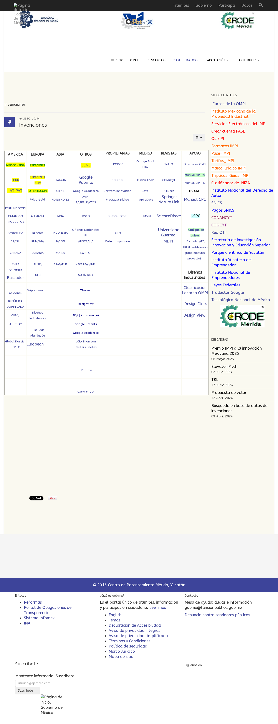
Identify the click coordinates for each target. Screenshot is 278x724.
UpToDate (145, 199)
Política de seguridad (128, 646)
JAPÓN (60, 241)
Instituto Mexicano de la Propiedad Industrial (233, 114)
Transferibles (246, 60)
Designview (86, 304)
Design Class (195, 303)
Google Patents (86, 324)
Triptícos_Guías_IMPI (230, 175)
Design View (195, 315)
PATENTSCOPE (38, 191)
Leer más (157, 607)
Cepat (134, 60)
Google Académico (86, 191)
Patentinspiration (117, 241)
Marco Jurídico (122, 651)
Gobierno (203, 5)
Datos (246, 5)
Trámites (181, 5)
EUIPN (37, 275)
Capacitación (215, 60)
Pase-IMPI (220, 153)
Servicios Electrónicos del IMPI (238, 123)
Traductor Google (227, 292)
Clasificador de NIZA (230, 183)
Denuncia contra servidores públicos (217, 615)
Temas (114, 620)
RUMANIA (37, 241)
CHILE (15, 264)
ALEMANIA (37, 216)
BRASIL (15, 241)
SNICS (216, 203)
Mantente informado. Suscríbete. (45, 676)
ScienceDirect (169, 216)
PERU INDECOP (15, 208)
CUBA (15, 315)
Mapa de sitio (121, 656)
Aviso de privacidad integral (134, 630)
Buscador (15, 277)
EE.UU (15, 180)
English (115, 615)
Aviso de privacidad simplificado (138, 635)
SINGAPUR (61, 264)
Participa (226, 5)
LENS (86, 165)
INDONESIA (60, 232)
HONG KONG (60, 199)
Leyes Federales (225, 285)
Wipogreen (34, 290)
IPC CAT (194, 191)
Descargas (156, 60)
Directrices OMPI (195, 164)
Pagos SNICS (222, 210)
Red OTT (219, 232)
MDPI (169, 241)
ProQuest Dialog (117, 199)
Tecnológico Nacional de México (240, 299)
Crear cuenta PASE (228, 131)
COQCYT (219, 225)
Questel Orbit (117, 216)
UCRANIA (38, 252)
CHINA (60, 191)
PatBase (86, 370)
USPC (195, 216)
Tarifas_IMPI (222, 160)
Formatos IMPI (224, 146)
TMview (85, 290)
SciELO (168, 164)
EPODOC (117, 164)
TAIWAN (60, 180)
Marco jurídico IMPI (228, 168)
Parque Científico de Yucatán (237, 252)
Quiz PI (217, 138)
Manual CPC (195, 199)
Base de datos (185, 60)
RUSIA (38, 264)
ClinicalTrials (145, 180)
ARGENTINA (15, 232)
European (35, 344)
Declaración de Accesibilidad (135, 625)
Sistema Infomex (39, 618)
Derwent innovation (117, 191)
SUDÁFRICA (85, 275)
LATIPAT (14, 190)
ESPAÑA (37, 232)
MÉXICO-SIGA (15, 165)
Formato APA (196, 241)
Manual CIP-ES (195, 175)
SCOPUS (117, 180)
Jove (145, 191)
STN (117, 232)
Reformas (33, 602)
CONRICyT (169, 180)
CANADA (15, 252)
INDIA (60, 216)
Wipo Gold (37, 199)
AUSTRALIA (85, 241)
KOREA (60, 252)
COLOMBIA (15, 270)
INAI (27, 623)
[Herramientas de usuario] (199, 137)
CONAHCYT (221, 217)
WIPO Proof (86, 392)
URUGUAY (15, 324)
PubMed (146, 216)
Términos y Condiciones (129, 641)
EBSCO (86, 216)
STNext (169, 191)
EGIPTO (85, 252)
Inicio (119, 60)
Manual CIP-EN (195, 182)
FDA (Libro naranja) (86, 315)
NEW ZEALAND (85, 264)
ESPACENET (37, 165)
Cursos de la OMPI (229, 103)
